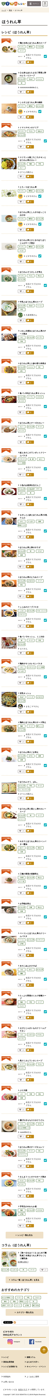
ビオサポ (39, 397)
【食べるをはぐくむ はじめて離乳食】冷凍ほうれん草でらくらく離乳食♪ (33, 1255)
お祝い (21, 371)
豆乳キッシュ (25, 693)
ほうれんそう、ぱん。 (29, 782)
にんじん (39, 79)
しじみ (21, 610)
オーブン (39, 337)
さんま (21, 1180)
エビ (21, 1034)
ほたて (21, 848)
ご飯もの (39, 131)
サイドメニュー (22, 1154)
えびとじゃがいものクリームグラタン (33, 1029)
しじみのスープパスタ (29, 607)
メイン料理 (21, 463)
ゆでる (31, 756)
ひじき (21, 250)
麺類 (21, 973)
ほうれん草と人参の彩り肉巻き (33, 363)
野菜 (10, 10)
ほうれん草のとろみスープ (31, 577)
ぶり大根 (23, 1090)
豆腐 (30, 907)
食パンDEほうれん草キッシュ (32, 393)
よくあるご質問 (33, 1377)
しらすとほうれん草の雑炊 (31, 102)
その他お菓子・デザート (34, 489)
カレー (21, 167)
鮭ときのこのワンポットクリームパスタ (33, 454)
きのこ (41, 459)
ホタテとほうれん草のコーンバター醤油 (33, 842)
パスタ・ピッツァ (41, 610)
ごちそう (21, 1006)
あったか (21, 401)
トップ (4, 10)
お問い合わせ (8, 1382)
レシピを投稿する (10, 1367)
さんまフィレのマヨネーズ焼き (33, 1177)
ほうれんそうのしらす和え (31, 272)
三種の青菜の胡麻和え (29, 874)
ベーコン (39, 305)
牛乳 (39, 164)
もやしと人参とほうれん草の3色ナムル (33, 516)
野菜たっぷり (22, 525)
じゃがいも (31, 1034)
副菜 (39, 521)
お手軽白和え (25, 903)
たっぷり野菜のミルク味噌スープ (33, 997)
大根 (30, 1094)
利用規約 (6, 1377)
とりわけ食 (40, 46)
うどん (21, 1124)
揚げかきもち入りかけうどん (32, 1120)
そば (21, 969)
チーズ (40, 426)
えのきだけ (31, 581)
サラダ (40, 551)
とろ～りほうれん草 (28, 187)
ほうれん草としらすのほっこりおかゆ (33, 213)
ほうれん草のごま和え (29, 752)
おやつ (21, 493)
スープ (21, 50)
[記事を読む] (23, 1262)
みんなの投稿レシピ (24, 1128)
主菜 (21, 851)
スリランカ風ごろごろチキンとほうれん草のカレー (33, 158)
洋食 (21, 341)
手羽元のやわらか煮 (28, 1206)
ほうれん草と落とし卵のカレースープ (33, 810)
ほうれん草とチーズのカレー (32, 423)
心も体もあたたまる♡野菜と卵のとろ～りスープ (33, 74)
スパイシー (21, 819)
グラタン (39, 1034)
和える (40, 275)
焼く (39, 367)
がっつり (21, 430)
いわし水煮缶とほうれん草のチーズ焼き (33, 332)
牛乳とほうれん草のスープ (31, 302)
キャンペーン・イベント (36, 1367)
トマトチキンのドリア (29, 127)
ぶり (21, 1094)
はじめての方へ (33, 1362)
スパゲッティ (22, 459)
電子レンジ (40, 726)
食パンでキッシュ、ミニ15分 (32, 637)
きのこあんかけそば (28, 966)
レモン (21, 667)
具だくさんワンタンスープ (31, 1060)
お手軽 (21, 943)
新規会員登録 (8, 1362)
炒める (40, 848)
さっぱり (30, 521)
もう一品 (21, 881)
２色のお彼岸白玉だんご (30, 485)
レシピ (6, 1357)
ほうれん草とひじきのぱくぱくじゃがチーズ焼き (33, 241)
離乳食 (31, 46)
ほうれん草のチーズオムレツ (32, 1147)
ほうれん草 (21, 79)
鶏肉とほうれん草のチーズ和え (33, 722)
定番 (21, 760)
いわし (21, 337)
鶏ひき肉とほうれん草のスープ (33, 43)
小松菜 (21, 877)
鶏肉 (30, 164)
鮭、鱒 (32, 459)
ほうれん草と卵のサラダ (30, 547)
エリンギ (30, 697)
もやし (21, 521)
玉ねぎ (31, 79)
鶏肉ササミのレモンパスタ (31, 663)
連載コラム (31, 1357)
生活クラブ (24, 1390)
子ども (31, 131)
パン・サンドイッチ (24, 789)
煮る (21, 584)
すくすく (21, 46)
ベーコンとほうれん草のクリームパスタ (33, 934)
